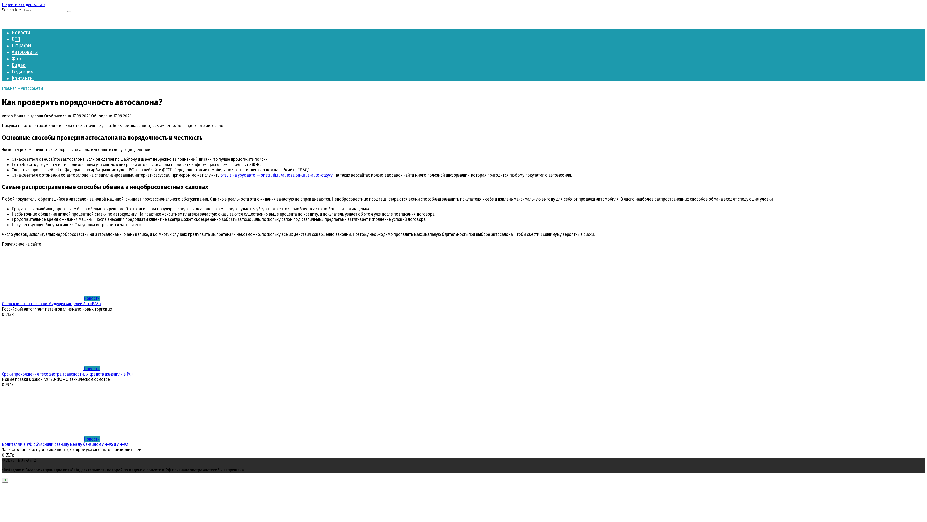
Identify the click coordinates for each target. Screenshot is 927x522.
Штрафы (21, 45)
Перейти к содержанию (23, 4)
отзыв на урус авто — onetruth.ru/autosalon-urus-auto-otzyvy (276, 175)
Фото (17, 58)
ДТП (16, 39)
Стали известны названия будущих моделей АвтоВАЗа (51, 303)
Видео (19, 65)
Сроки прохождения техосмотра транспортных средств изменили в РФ (67, 374)
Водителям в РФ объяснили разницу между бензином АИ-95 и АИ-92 (65, 444)
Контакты (23, 78)
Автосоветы (25, 52)
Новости (21, 32)
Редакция (23, 71)
